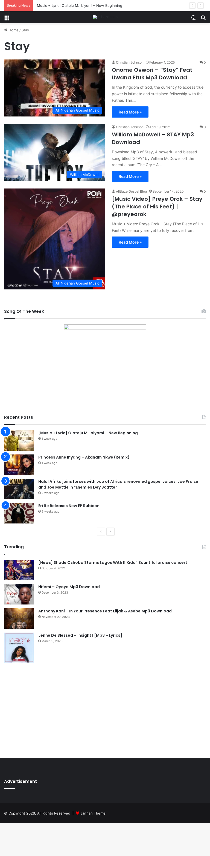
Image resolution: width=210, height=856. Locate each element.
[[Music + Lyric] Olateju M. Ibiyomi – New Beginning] (19, 440)
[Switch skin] (193, 19)
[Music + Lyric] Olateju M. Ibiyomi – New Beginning (79, 5)
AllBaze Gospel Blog (131, 191)
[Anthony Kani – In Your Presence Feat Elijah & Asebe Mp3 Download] (19, 618)
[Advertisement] (105, 709)
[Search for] (203, 19)
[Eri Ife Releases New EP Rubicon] (19, 513)
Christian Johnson (130, 62)
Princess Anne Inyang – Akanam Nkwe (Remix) (84, 457)
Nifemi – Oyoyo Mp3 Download (69, 586)
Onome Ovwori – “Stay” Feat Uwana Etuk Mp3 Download (152, 73)
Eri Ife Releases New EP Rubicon (69, 505)
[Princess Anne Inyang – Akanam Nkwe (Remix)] (19, 464)
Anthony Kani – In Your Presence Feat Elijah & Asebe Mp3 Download (105, 611)
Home (13, 30)
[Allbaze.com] (105, 17)
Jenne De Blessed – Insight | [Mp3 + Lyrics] (80, 635)
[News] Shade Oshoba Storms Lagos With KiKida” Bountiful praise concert (112, 562)
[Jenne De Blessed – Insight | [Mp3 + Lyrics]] (19, 648)
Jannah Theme (93, 813)
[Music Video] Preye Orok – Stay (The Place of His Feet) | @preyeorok (157, 206)
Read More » (130, 112)
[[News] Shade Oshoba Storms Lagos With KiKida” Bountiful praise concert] (19, 570)
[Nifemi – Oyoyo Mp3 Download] (19, 594)
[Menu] (7, 19)
